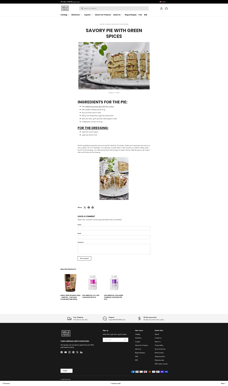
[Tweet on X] (85, 207)
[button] (163, 1)
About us (157, 341)
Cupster (87, 15)
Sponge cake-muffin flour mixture (116, 24)
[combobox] (114, 8)
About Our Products (103, 15)
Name (79, 225)
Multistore (75, 15)
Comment (81, 242)
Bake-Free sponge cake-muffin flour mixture (100, 106)
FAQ (140, 15)
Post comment (84, 258)
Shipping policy (160, 356)
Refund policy (159, 353)
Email (79, 233)
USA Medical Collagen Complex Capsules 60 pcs (113, 297)
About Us (117, 15)
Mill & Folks (67, 379)
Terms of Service (160, 349)
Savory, (102, 24)
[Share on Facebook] (89, 207)
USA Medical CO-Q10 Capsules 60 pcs (90, 296)
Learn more (76, 2)
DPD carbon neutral (161, 364)
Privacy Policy (159, 345)
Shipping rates (159, 360)
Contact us (158, 338)
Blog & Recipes (131, 15)
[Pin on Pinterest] (93, 207)
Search (157, 334)
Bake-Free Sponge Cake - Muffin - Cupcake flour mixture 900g (70, 297)
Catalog (64, 15)
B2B (145, 15)
